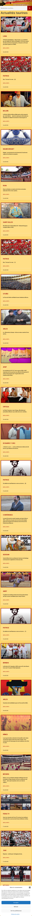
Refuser (16, 906)
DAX (4, 850)
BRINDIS (6, 663)
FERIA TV (6, 814)
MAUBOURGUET (8, 149)
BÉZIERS (6, 774)
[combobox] (13, 8)
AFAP (5, 367)
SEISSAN (6, 555)
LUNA (5, 36)
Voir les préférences (16, 910)
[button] (30, 887)
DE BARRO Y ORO (9, 443)
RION (5, 185)
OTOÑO (5, 294)
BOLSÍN (5, 111)
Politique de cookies (15, 914)
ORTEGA (6, 407)
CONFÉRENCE (8, 515)
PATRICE (6, 76)
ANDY (5, 591)
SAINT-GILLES (8, 222)
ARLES (5, 329)
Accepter (16, 902)
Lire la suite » (6, 48)
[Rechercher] (29, 8)
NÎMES (5, 734)
